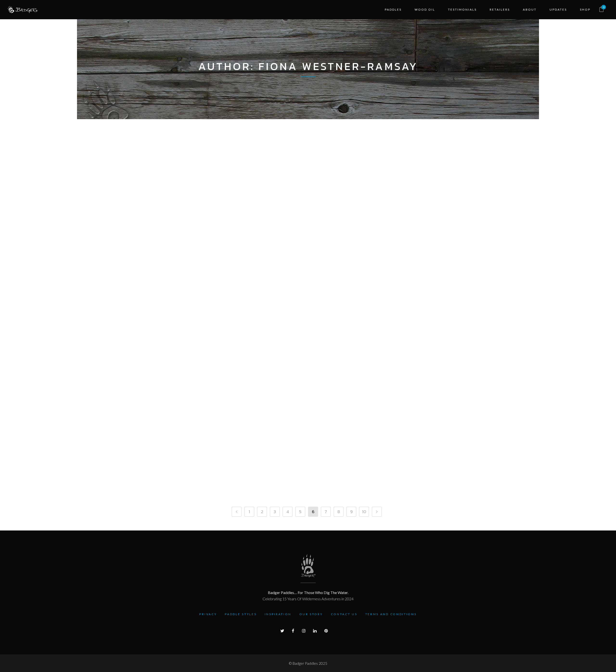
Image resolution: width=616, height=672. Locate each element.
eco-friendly (188, 486)
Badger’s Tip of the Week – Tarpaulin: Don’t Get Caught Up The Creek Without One (341, 464)
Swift (181, 198)
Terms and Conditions (391, 614)
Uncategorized (406, 198)
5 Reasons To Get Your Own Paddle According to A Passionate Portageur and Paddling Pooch (271, 175)
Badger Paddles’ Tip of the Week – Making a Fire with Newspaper (415, 312)
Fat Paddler (231, 191)
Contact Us (344, 614)
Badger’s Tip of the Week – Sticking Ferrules (412, 456)
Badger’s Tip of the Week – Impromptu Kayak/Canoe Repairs (414, 384)
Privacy (208, 614)
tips (301, 198)
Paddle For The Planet (198, 449)
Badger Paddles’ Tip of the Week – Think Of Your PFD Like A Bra (199, 312)
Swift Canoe (201, 198)
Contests (208, 191)
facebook (367, 263)
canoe (253, 270)
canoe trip (185, 191)
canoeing (270, 270)
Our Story (311, 614)
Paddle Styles (241, 614)
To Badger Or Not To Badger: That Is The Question (341, 167)
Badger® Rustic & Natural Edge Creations (410, 167)
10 (364, 511)
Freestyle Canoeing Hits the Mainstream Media (197, 384)
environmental (261, 486)
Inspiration (278, 614)
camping (255, 198)
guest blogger (280, 198)
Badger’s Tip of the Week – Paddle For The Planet (272, 456)
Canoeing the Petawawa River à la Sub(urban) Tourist (268, 240)
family (295, 414)
